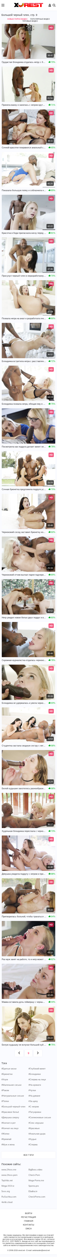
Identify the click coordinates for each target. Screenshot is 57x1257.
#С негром (33, 1106)
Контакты (28, 1225)
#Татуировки (34, 1112)
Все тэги (29, 1155)
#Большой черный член (13, 1106)
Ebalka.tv (32, 1191)
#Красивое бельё (10, 1112)
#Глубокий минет (37, 1068)
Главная (28, 1221)
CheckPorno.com (36, 1196)
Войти (28, 1213)
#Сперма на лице (37, 1079)
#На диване (34, 1095)
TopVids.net (7, 1180)
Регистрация (28, 1217)
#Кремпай (6, 1139)
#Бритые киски (8, 1068)
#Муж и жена (7, 1144)
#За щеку (33, 1101)
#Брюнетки (6, 1074)
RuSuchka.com (8, 1196)
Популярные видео (40, 19)
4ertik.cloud (6, 1202)
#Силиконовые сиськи (39, 1117)
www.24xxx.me (8, 1169)
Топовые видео (30, 21)
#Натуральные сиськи (12, 1095)
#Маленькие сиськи (11, 1085)
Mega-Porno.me (36, 1180)
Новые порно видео (17, 19)
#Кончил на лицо (9, 1128)
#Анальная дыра (36, 1133)
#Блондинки (34, 1074)
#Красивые (34, 1128)
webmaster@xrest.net (41, 1250)
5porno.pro (33, 1186)
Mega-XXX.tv (7, 1186)
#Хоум (4, 1079)
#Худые (32, 1139)
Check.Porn (34, 1175)
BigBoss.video (35, 1169)
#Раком (5, 1090)
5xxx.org (5, 1191)
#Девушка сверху (10, 1117)
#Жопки (5, 1133)
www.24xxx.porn (9, 1175)
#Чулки (32, 1090)
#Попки (5, 1101)
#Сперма (32, 1144)
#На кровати (34, 1085)
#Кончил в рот (8, 1123)
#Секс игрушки (35, 1123)
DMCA (29, 1228)
